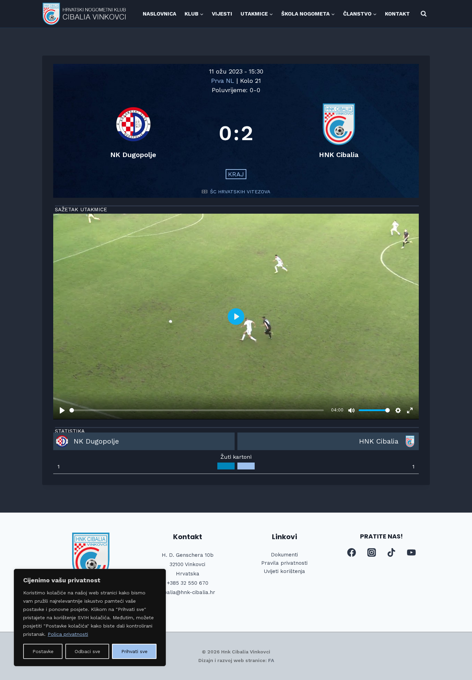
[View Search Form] (423, 14)
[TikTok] (391, 552)
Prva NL (223, 80)
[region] (90, 617)
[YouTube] (411, 552)
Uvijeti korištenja (284, 571)
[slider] (196, 410)
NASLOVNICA (159, 14)
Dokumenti (284, 555)
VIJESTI (222, 14)
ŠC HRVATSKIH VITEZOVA (240, 191)
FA (271, 660)
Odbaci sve (87, 651)
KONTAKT (397, 14)
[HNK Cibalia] (339, 133)
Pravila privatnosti (284, 563)
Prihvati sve (134, 651)
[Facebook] (351, 552)
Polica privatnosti (68, 634)
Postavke (43, 651)
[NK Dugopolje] (133, 133)
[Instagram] (371, 552)
